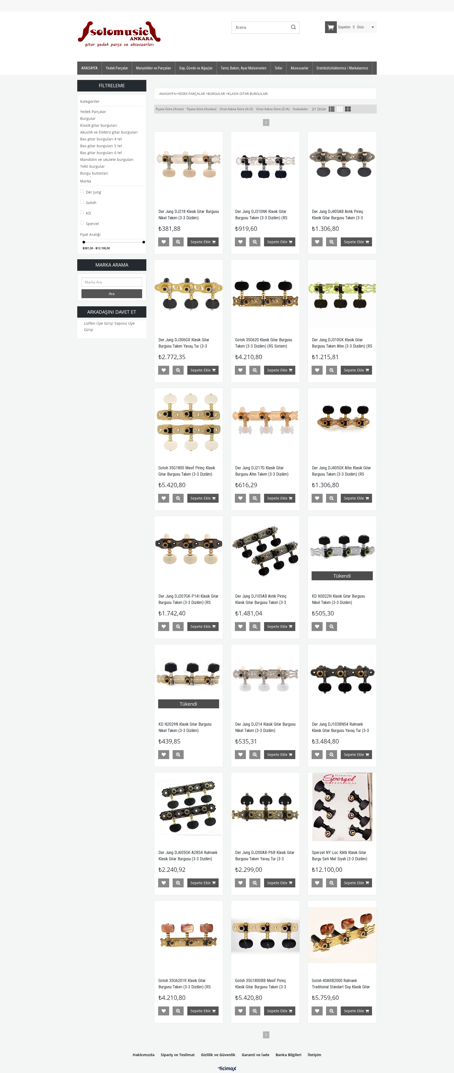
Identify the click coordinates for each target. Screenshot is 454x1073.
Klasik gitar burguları (98, 125)
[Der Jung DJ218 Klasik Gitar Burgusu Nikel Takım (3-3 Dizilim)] (188, 166)
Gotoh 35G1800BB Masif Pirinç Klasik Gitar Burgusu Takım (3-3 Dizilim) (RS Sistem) (260, 987)
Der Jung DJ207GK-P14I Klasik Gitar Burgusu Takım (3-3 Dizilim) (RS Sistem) (188, 602)
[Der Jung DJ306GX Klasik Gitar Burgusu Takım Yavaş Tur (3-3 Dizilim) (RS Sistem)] (188, 294)
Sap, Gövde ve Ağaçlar (196, 68)
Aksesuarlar (299, 68)
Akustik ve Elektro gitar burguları (109, 132)
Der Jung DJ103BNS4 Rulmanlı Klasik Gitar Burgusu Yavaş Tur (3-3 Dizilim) (340, 730)
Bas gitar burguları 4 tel (101, 138)
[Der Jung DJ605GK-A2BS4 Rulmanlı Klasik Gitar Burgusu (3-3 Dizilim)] (188, 806)
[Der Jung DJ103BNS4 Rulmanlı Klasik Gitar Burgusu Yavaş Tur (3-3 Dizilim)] (342, 678)
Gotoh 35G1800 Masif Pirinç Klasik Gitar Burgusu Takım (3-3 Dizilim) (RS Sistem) (186, 474)
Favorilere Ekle (163, 241)
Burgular (88, 118)
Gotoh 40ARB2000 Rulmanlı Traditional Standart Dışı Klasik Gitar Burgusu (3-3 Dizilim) (341, 987)
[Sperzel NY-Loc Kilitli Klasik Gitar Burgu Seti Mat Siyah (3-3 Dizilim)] (342, 806)
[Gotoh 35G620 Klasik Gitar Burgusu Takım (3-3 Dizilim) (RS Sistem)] (265, 294)
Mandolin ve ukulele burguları (106, 159)
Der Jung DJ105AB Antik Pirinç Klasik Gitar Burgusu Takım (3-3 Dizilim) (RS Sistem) (261, 602)
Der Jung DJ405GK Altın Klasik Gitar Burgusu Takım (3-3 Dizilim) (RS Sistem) (341, 474)
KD (88, 213)
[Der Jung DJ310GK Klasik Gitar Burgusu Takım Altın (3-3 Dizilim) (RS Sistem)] (342, 294)
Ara (112, 294)
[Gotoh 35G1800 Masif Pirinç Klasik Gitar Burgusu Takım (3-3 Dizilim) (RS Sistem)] (188, 422)
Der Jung (93, 192)
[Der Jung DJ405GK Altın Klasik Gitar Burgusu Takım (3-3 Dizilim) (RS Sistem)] (342, 422)
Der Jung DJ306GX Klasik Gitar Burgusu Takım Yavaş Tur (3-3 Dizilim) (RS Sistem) (183, 346)
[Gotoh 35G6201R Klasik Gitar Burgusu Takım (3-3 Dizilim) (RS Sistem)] (188, 935)
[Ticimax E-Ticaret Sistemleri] (227, 1069)
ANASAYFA (89, 68)
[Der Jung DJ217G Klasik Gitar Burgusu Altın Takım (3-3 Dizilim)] (265, 422)
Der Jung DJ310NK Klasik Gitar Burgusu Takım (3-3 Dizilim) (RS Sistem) (261, 218)
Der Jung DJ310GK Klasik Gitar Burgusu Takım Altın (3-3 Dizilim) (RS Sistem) (342, 346)
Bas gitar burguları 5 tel (101, 145)
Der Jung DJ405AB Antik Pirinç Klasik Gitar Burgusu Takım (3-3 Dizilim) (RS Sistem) (337, 218)
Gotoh (91, 202)
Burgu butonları (94, 173)
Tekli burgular (92, 166)
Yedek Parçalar (117, 68)
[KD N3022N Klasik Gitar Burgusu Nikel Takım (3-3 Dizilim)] (342, 550)
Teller (278, 68)
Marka (85, 181)
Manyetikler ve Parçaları (153, 68)
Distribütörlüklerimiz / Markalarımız (342, 68)
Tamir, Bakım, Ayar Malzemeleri (243, 68)
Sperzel (92, 223)
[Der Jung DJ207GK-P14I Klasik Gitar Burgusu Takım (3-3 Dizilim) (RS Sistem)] (188, 550)
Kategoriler (90, 101)
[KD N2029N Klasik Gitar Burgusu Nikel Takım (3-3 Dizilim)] (188, 678)
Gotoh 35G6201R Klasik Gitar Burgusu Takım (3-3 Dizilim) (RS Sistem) (184, 987)
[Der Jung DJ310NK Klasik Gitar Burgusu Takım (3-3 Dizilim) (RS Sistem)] (265, 166)
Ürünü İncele (178, 241)
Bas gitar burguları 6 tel (101, 152)
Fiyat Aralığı (90, 234)
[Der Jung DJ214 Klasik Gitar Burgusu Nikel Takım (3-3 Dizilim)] (265, 678)
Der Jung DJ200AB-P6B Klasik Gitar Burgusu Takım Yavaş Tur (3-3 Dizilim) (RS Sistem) (265, 859)
